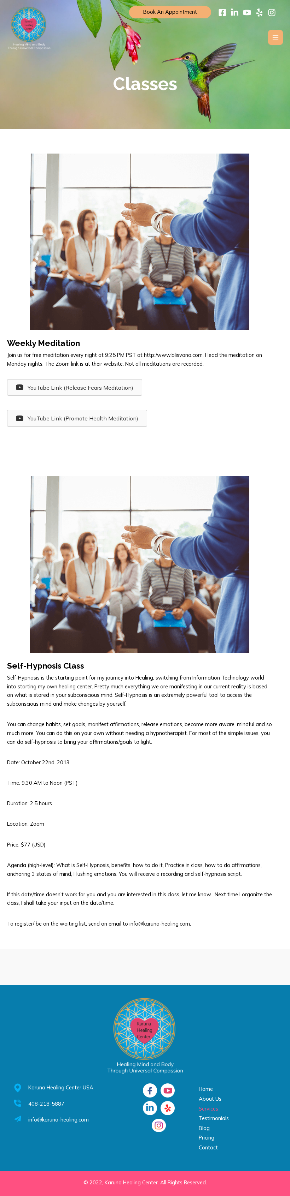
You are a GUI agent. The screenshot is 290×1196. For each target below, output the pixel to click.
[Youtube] (247, 12)
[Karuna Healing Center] (29, 28)
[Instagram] (272, 12)
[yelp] (259, 12)
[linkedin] (235, 12)
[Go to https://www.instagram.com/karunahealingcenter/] (159, 1125)
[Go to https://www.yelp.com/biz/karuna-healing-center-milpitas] (168, 1108)
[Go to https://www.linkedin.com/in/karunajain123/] (150, 1108)
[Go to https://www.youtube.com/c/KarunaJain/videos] (168, 1090)
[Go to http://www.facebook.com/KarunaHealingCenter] (150, 1090)
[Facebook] (222, 12)
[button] (74, 387)
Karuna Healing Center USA (60, 1087)
